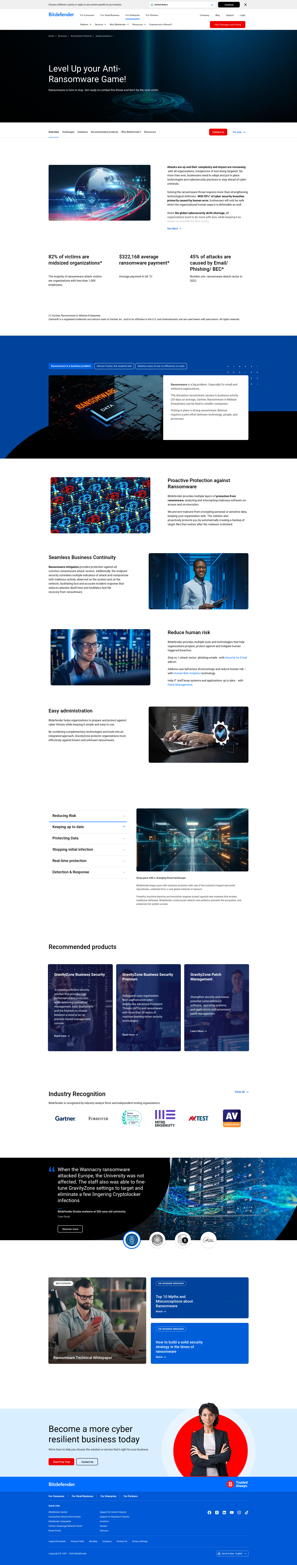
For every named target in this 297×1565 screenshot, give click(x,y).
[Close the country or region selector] (245, 4)
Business (62, 36)
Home (51, 36)
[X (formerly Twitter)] (217, 1512)
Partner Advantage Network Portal (65, 1526)
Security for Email (236, 657)
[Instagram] (239, 1512)
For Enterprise (108, 1496)
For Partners (131, 1496)
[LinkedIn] (224, 1512)
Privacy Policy (77, 1541)
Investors (104, 1521)
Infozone (104, 1530)
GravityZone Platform (81, 36)
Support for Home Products (113, 1512)
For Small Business (82, 1496)
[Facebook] (209, 1512)
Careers (103, 1526)
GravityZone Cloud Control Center (65, 1516)
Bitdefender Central (58, 1512)
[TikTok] (246, 1512)
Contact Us (121, 1541)
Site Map (93, 1541)
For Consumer (56, 1496)
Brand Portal (55, 1530)
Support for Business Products (114, 1516)
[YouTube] (232, 1512)
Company (107, 1541)
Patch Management (180, 684)
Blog (217, 15)
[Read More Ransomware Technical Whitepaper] (97, 1320)
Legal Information (57, 1541)
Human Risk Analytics (187, 673)
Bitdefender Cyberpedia (60, 1521)
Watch (200, 1297)
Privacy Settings (140, 1541)
